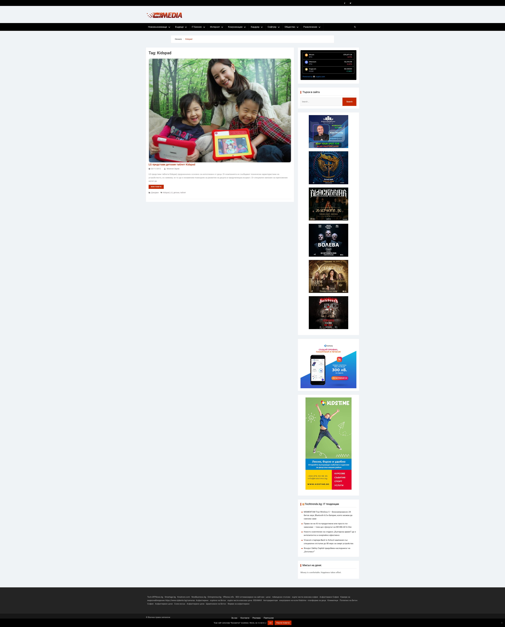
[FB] (344, 3)
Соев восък (179, 604)
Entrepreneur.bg (214, 597)
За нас (234, 618)
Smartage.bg (170, 597)
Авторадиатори (270, 600)
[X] (350, 3)
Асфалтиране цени (164, 604)
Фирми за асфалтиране (238, 604)
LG (171, 192)
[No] (501, 622)
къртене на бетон (218, 600)
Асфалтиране (202, 600)
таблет (183, 192)
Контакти (245, 618)
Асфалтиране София (329, 597)
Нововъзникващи (157, 27)
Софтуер (272, 27)
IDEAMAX (257, 600)
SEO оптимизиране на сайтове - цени (253, 597)
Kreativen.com (183, 597)
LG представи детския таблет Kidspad (172, 164)
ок (270, 622)
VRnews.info (228, 597)
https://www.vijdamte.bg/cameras (180, 600)
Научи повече (283, 622)
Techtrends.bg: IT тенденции (322, 504)
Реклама (256, 618)
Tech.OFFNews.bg (155, 597)
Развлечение (310, 27)
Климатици (332, 600)
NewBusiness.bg (198, 597)
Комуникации (235, 27)
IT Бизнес (197, 27)
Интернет (215, 27)
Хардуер (255, 27)
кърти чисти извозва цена (240, 600)
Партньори (269, 618)
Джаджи (155, 192)
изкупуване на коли (288, 600)
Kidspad (166, 192)
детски (176, 192)
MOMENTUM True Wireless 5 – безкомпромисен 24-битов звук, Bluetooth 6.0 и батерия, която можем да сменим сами (328, 515)
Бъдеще (179, 27)
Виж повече (156, 187)
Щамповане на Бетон (216, 604)
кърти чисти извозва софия (305, 597)
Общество (290, 27)
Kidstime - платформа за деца (312, 600)
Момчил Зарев (173, 169)
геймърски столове (281, 597)
